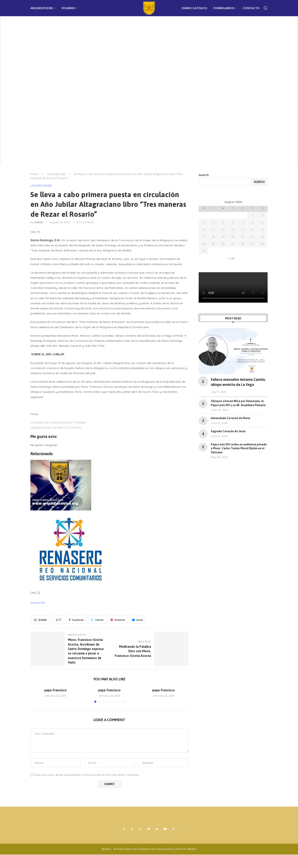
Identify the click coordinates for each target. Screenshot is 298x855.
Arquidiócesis (41, 8)
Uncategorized (56, 174)
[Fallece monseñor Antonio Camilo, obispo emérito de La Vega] (233, 351)
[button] (35, 695)
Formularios (223, 8)
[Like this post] (59, 620)
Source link (37, 602)
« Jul (232, 258)
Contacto (251, 8)
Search (204, 175)
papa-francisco (55, 690)
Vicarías (68, 8)
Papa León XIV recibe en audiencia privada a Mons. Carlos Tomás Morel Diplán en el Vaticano (239, 448)
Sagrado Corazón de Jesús (228, 431)
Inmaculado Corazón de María (230, 418)
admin (39, 222)
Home (34, 174)
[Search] (266, 8)
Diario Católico (194, 8)
